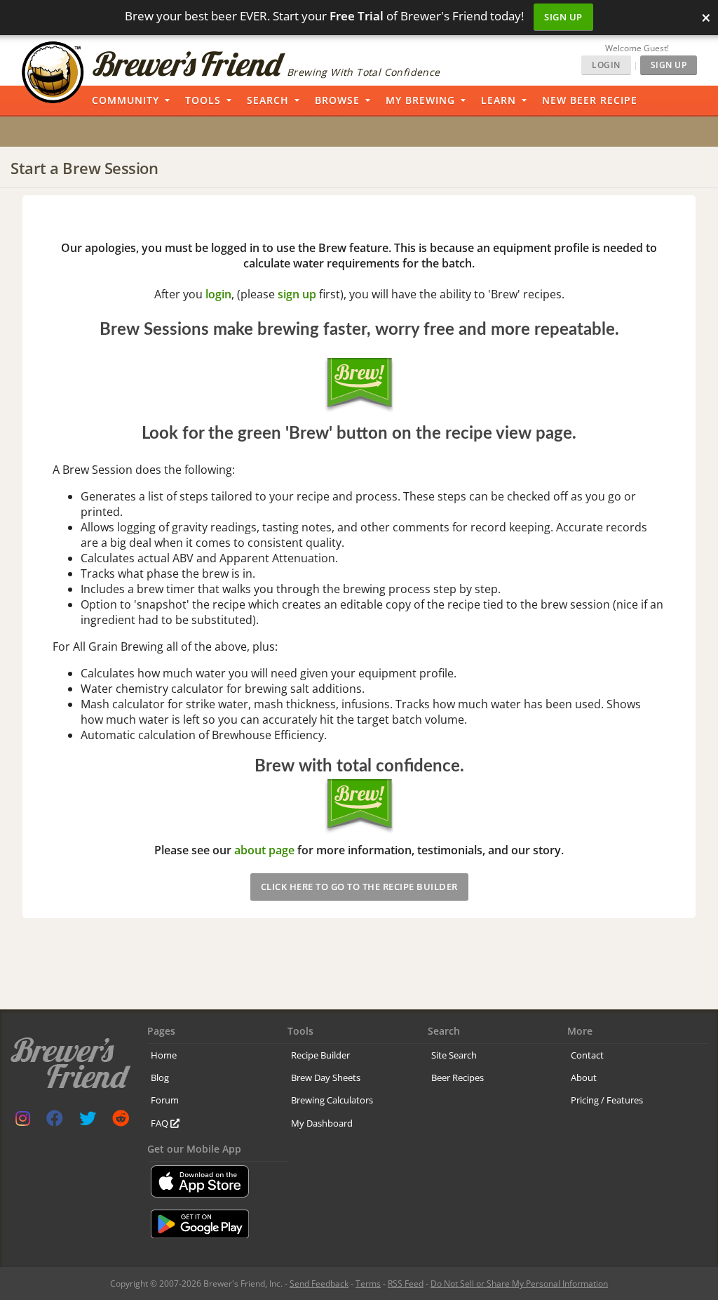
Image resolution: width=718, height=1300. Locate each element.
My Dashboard (322, 1123)
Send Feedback (319, 1283)
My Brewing (420, 100)
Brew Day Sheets (325, 1077)
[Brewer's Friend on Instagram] (22, 1121)
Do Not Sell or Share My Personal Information (519, 1283)
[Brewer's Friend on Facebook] (54, 1121)
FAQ (160, 1123)
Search (268, 100)
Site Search (454, 1055)
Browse (337, 100)
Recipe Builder (320, 1055)
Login (606, 65)
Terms (368, 1283)
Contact (587, 1055)
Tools (203, 100)
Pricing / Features (607, 1100)
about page (264, 850)
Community (125, 100)
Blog (160, 1077)
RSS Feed (406, 1283)
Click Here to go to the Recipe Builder (359, 886)
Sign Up (563, 17)
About (584, 1077)
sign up (297, 294)
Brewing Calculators (332, 1100)
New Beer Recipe (589, 100)
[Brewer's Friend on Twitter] (87, 1121)
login (218, 294)
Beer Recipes (457, 1077)
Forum (165, 1100)
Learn (498, 100)
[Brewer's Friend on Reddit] (120, 1121)
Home (164, 1055)
